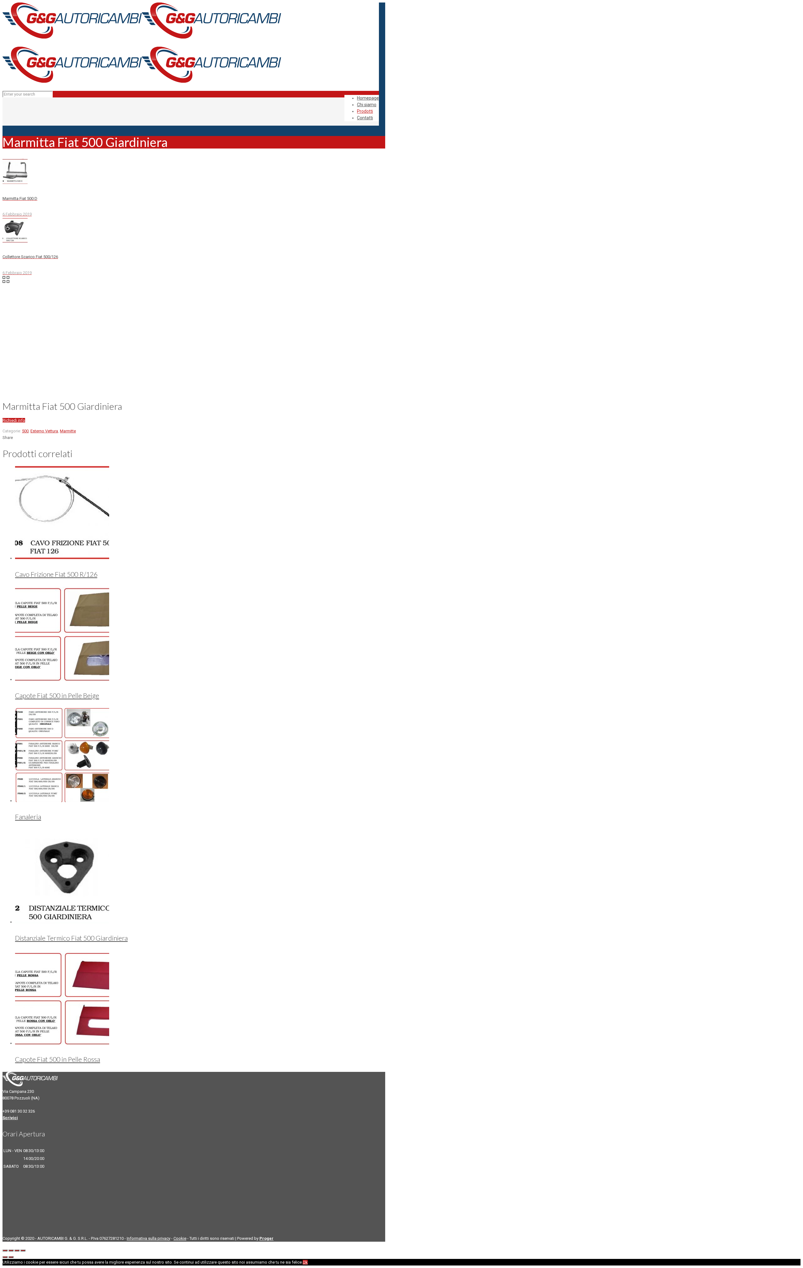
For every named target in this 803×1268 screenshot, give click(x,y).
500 (25, 431)
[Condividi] (10, 1250)
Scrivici (10, 1117)
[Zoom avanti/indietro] (22, 1250)
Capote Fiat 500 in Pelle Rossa (57, 1059)
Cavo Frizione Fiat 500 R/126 (56, 574)
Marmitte (68, 431)
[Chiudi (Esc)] (5, 1250)
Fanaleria (28, 817)
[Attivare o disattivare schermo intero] (16, 1250)
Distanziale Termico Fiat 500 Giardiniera (71, 938)
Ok (305, 1262)
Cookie (179, 1238)
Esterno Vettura (44, 431)
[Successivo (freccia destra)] (10, 1257)
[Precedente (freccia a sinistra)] (5, 1257)
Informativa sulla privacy (148, 1238)
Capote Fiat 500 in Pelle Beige (57, 695)
